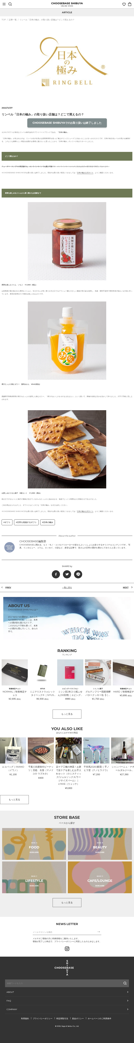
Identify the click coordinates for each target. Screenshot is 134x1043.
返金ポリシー (78, 1018)
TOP (4, 19)
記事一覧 (13, 19)
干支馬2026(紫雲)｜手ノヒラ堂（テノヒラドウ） (96, 768)
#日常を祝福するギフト (26, 522)
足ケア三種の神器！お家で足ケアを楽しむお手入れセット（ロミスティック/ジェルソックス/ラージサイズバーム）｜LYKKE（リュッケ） (68, 775)
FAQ (9, 1000)
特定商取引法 (62, 1018)
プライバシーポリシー (42, 1018)
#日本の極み (47, 522)
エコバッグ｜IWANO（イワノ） (13, 768)
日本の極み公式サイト (85, 173)
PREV (8, 587)
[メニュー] (4, 4)
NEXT (125, 587)
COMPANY (12, 1009)
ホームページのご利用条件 (99, 1018)
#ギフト (7, 522)
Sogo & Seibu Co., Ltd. (70, 1026)
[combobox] (49, 983)
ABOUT (10, 992)
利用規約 (25, 1018)
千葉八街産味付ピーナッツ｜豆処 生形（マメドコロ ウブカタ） (40, 770)
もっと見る (67, 713)
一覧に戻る (67, 587)
